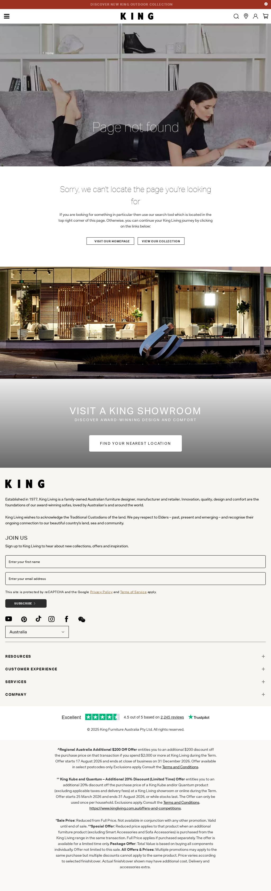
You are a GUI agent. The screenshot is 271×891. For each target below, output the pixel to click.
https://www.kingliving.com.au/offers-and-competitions (135, 808)
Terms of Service (133, 592)
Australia (18, 631)
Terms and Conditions (181, 802)
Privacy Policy (101, 592)
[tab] (135, 656)
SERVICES (15, 682)
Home (49, 53)
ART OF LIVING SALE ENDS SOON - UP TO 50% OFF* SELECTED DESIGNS (131, 4)
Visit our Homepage (112, 241)
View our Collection (161, 241)
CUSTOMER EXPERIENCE (31, 669)
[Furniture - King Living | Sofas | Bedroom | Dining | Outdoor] (137, 16)
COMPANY (16, 694)
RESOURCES (18, 656)
